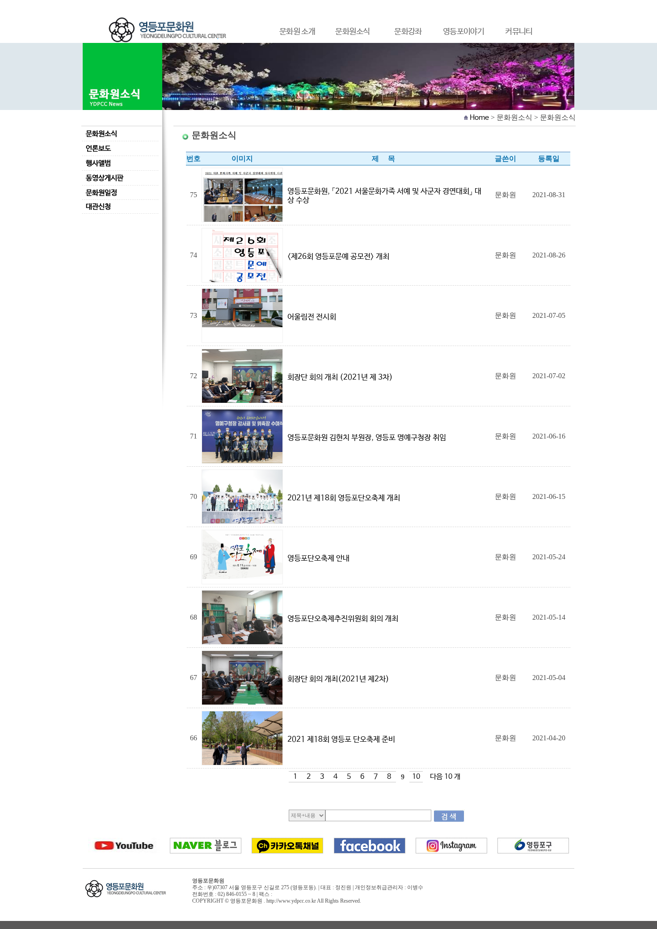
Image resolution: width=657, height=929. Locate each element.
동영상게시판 (104, 178)
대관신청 (98, 207)
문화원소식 (101, 134)
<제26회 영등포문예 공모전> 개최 (339, 257)
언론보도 (98, 148)
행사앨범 (98, 163)
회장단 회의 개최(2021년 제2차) (339, 679)
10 (416, 777)
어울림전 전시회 (312, 317)
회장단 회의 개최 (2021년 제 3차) (341, 377)
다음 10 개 (445, 777)
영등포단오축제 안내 (319, 558)
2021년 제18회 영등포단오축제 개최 (344, 498)
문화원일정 (101, 193)
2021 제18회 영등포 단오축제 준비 (342, 739)
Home (479, 118)
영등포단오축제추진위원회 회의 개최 (343, 619)
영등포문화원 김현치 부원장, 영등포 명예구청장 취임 (367, 438)
